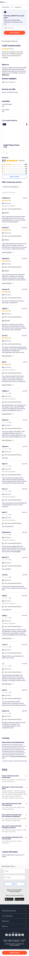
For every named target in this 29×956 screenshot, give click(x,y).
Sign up (14, 884)
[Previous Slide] (3, 153)
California (10, 941)
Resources (5, 921)
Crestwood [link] (18, 7)
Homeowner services (9, 911)
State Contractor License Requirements (13, 742)
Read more (5, 75)
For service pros (7, 916)
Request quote (14, 953)
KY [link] (12, 7)
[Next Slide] (7, 153)
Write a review (14, 176)
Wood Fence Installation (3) (10, 187)
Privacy (5, 941)
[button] (13, 136)
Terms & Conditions (14, 945)
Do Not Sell (16, 941)
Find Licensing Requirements (18, 756)
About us (5, 926)
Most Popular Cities (8, 866)
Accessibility (22, 941)
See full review (7, 252)
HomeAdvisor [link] (6, 7)
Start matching (14, 33)
